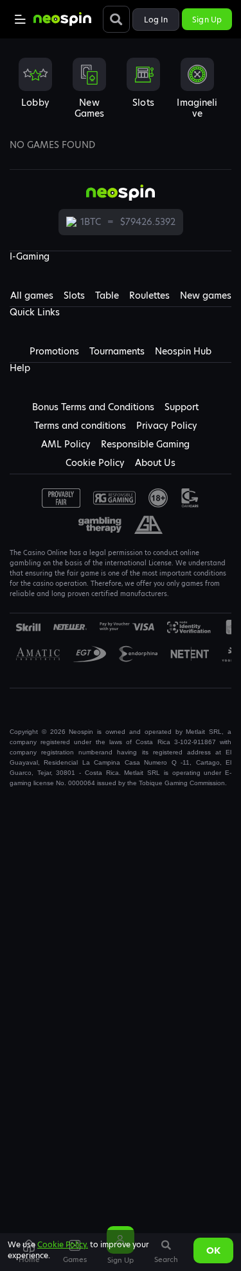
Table (107, 295)
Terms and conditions (80, 425)
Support (182, 407)
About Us (155, 462)
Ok (213, 1250)
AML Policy (66, 444)
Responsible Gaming (145, 444)
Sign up (207, 19)
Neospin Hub (183, 351)
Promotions (54, 351)
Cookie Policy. (62, 1244)
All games (31, 295)
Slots (74, 295)
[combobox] (120, 92)
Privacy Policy (166, 425)
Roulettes (149, 295)
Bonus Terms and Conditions (93, 407)
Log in (156, 19)
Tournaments (117, 351)
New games (205, 295)
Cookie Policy (95, 462)
